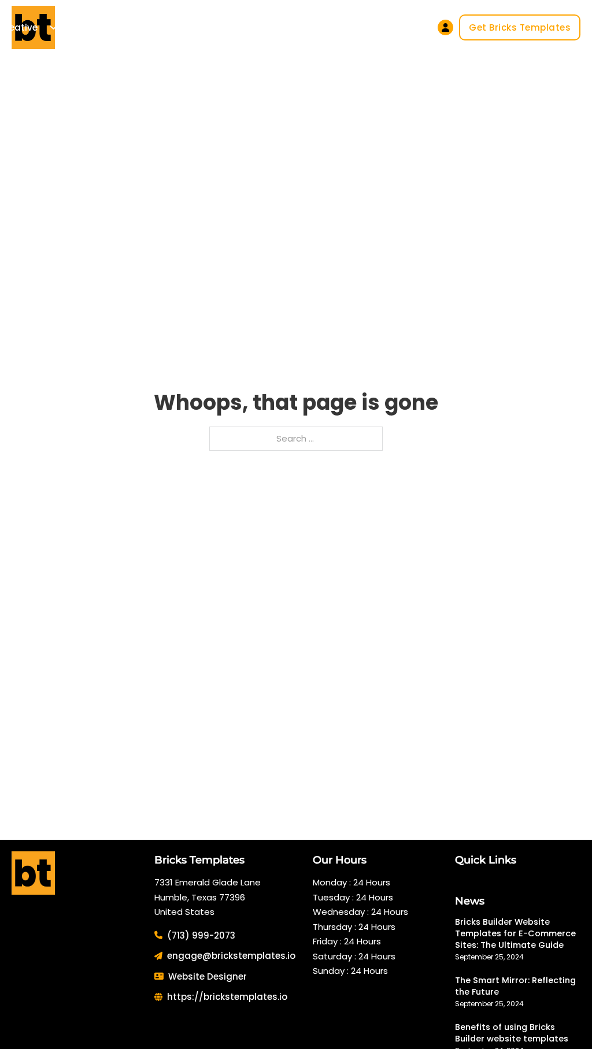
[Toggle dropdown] (53, 27)
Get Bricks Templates (520, 27)
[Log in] (445, 27)
